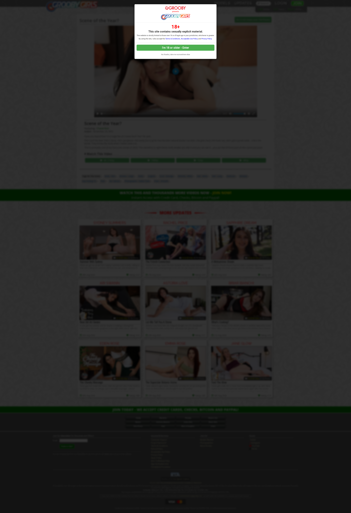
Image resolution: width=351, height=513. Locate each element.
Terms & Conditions (172, 39)
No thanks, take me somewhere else (175, 54)
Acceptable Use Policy (189, 39)
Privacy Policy (207, 39)
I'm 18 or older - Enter (175, 47)
